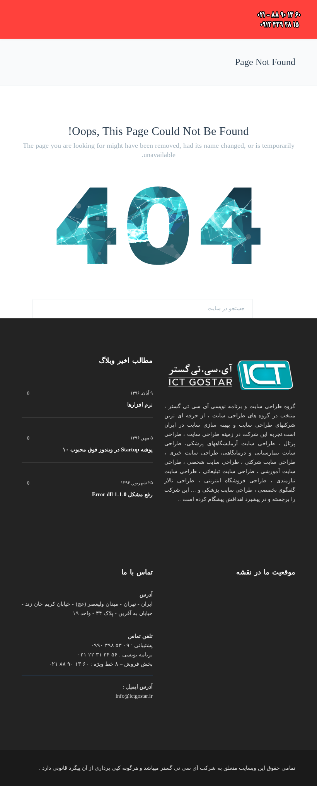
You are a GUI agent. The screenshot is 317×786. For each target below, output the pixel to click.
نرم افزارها (140, 405)
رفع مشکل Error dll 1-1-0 (122, 494)
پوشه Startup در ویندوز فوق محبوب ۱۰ (108, 450)
